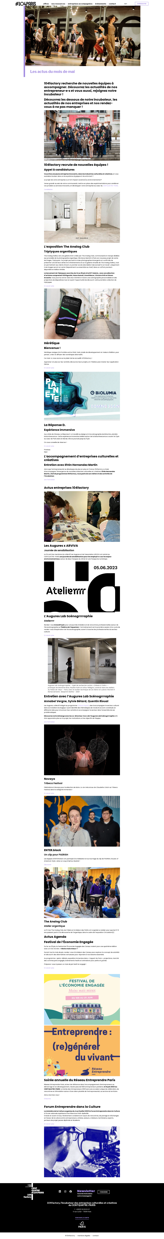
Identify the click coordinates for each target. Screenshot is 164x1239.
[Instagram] (65, 1191)
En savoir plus (49, 286)
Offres (46, 4)
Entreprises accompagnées (80, 4)
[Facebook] (70, 1191)
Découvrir (47, 865)
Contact (112, 4)
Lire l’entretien (49, 480)
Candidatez (48, 189)
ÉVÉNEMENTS (100, 4)
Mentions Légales (83, 1236)
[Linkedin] (60, 1191)
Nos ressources (58, 4)
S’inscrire (47, 1099)
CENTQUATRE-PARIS (110, 186)
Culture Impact (83, 705)
